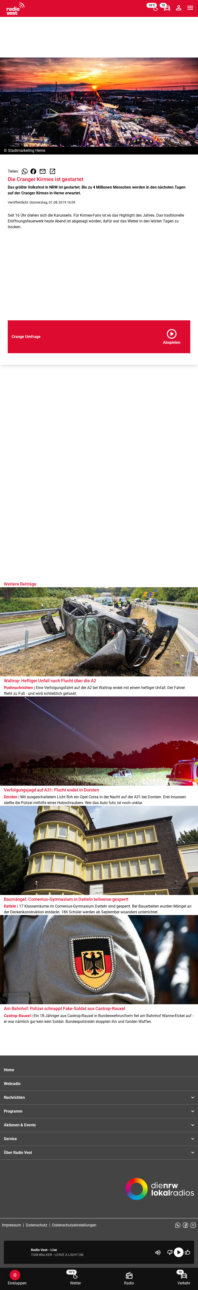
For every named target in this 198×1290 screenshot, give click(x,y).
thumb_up (187, 1252)
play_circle (178, 1252)
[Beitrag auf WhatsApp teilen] (25, 171)
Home (9, 1070)
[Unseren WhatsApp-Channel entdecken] (178, 1225)
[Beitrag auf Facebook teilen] (33, 171)
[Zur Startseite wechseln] (15, 8)
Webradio (12, 1083)
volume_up (158, 1252)
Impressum (11, 1225)
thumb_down (170, 1252)
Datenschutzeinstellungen (74, 1225)
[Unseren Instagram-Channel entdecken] (193, 1225)
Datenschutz (36, 1225)
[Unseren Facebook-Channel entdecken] (185, 1225)
